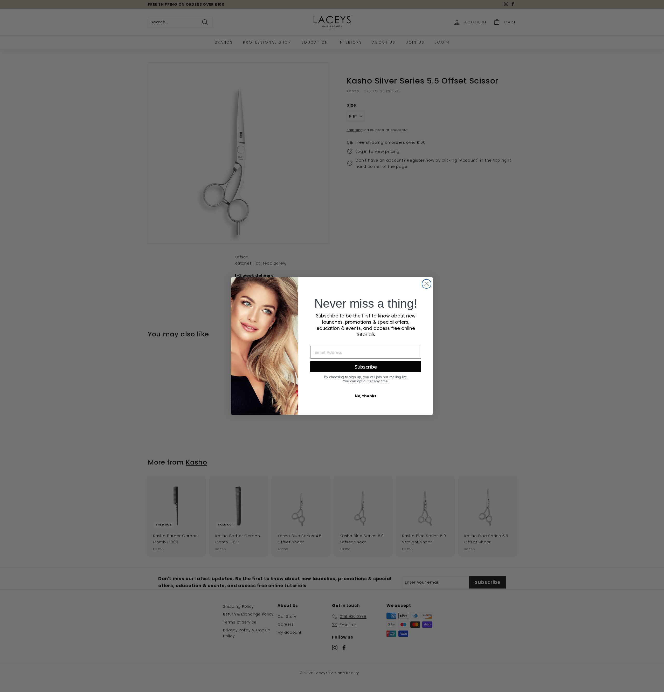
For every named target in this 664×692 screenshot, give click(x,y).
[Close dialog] (426, 283)
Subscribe (366, 367)
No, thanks (366, 396)
